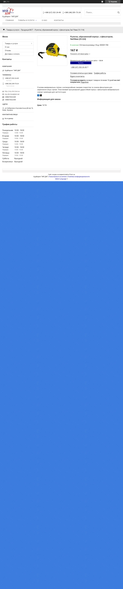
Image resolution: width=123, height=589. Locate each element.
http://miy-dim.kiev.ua (12, 91)
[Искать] (118, 12)
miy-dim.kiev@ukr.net (12, 94)
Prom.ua (72, 174)
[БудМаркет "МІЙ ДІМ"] (8, 11)
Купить (80, 63)
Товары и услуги (26, 20)
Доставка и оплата (12, 54)
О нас (44, 20)
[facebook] (38, 96)
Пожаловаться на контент (58, 176)
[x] (41, 96)
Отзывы (8, 50)
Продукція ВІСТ (27, 30)
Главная (10, 20)
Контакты (59, 20)
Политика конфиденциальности (79, 176)
